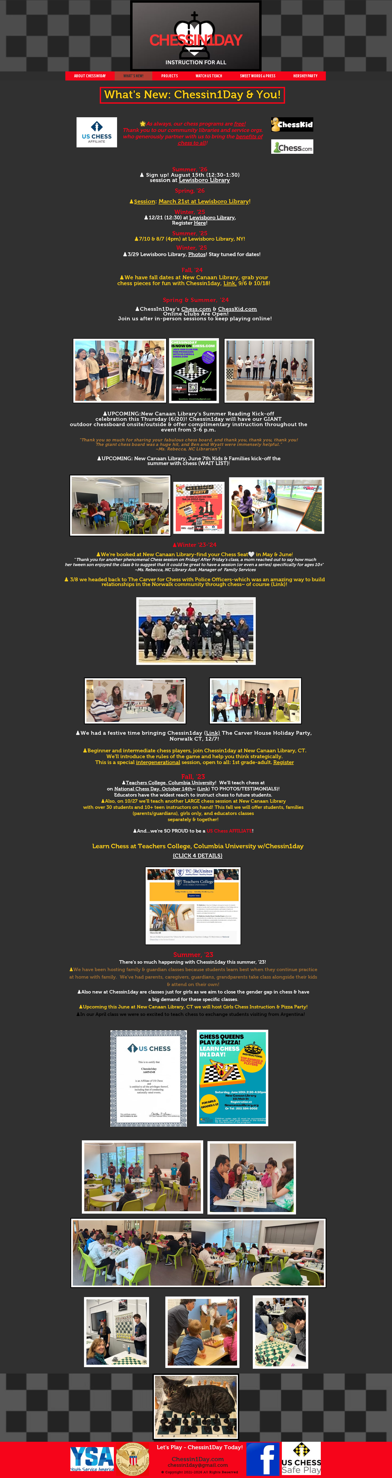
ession (146, 201)
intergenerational (158, 762)
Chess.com (196, 309)
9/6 (242, 283)
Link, (230, 283)
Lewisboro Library (212, 217)
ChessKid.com (237, 309)
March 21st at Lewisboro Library (204, 201)
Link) (213, 733)
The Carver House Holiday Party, (267, 733)
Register (283, 762)
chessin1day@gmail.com (198, 1465)
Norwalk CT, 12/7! (194, 739)
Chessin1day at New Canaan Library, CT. (255, 750)
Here (200, 223)
